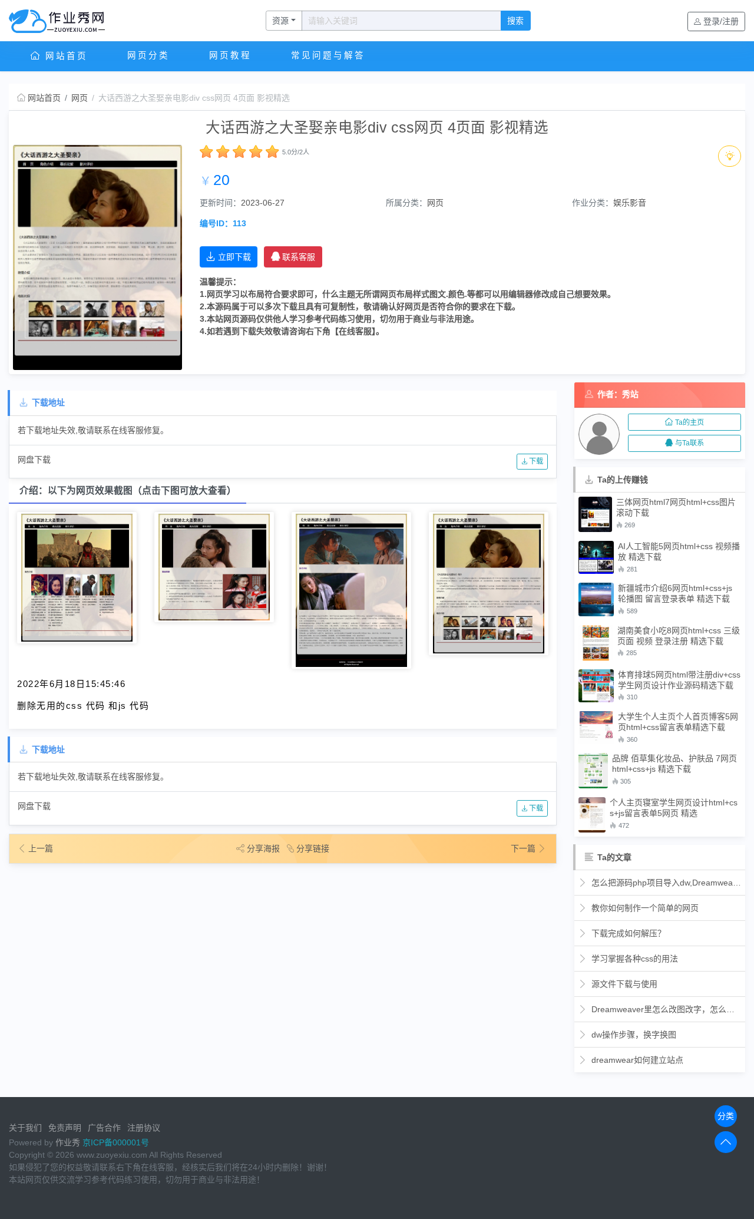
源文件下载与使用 (623, 984)
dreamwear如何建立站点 (636, 1060)
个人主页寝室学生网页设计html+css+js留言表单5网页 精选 (674, 808)
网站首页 (64, 56)
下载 (535, 461)
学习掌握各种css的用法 (633, 958)
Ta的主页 (689, 422)
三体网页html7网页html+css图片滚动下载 (676, 507)
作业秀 (67, 1142)
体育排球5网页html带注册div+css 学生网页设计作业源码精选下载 (679, 680)
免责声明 (64, 1127)
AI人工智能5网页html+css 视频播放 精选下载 (679, 551)
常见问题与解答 (328, 55)
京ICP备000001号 (115, 1142)
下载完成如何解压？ (627, 933)
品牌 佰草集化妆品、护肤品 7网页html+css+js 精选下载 (674, 764)
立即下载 (234, 257)
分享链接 (312, 848)
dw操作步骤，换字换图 (632, 1034)
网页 (79, 98)
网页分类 (148, 55)
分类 (725, 1116)
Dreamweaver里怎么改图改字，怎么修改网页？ (665, 1009)
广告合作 (104, 1127)
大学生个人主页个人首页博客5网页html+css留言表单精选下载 (678, 722)
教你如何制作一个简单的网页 (644, 908)
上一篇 (40, 848)
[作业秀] (63, 20)
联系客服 (298, 257)
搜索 (515, 20)
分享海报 (263, 848)
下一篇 (524, 848)
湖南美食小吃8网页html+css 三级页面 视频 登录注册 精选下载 (678, 636)
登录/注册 (721, 21)
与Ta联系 (689, 443)
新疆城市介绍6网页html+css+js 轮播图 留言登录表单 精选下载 (675, 593)
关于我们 (25, 1127)
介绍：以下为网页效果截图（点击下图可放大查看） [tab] (127, 490)
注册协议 (143, 1127)
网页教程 (230, 55)
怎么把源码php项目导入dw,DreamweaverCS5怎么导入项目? (665, 882)
